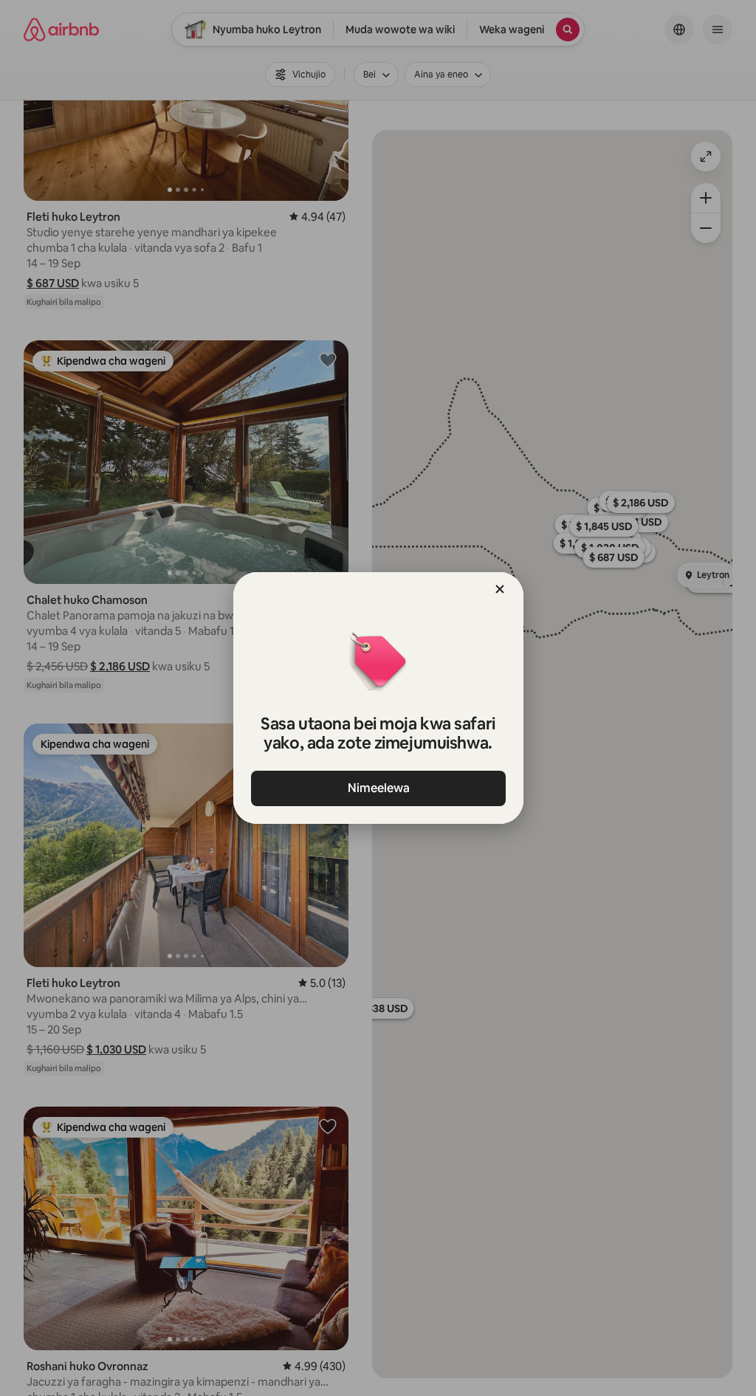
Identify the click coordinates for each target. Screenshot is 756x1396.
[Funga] (500, 589)
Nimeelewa (378, 788)
